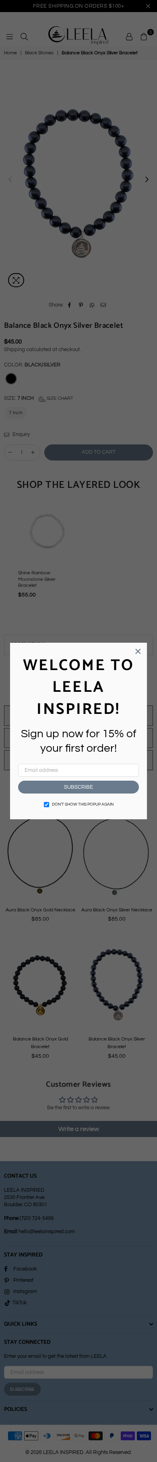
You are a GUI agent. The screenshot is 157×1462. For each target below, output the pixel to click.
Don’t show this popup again (83, 804)
